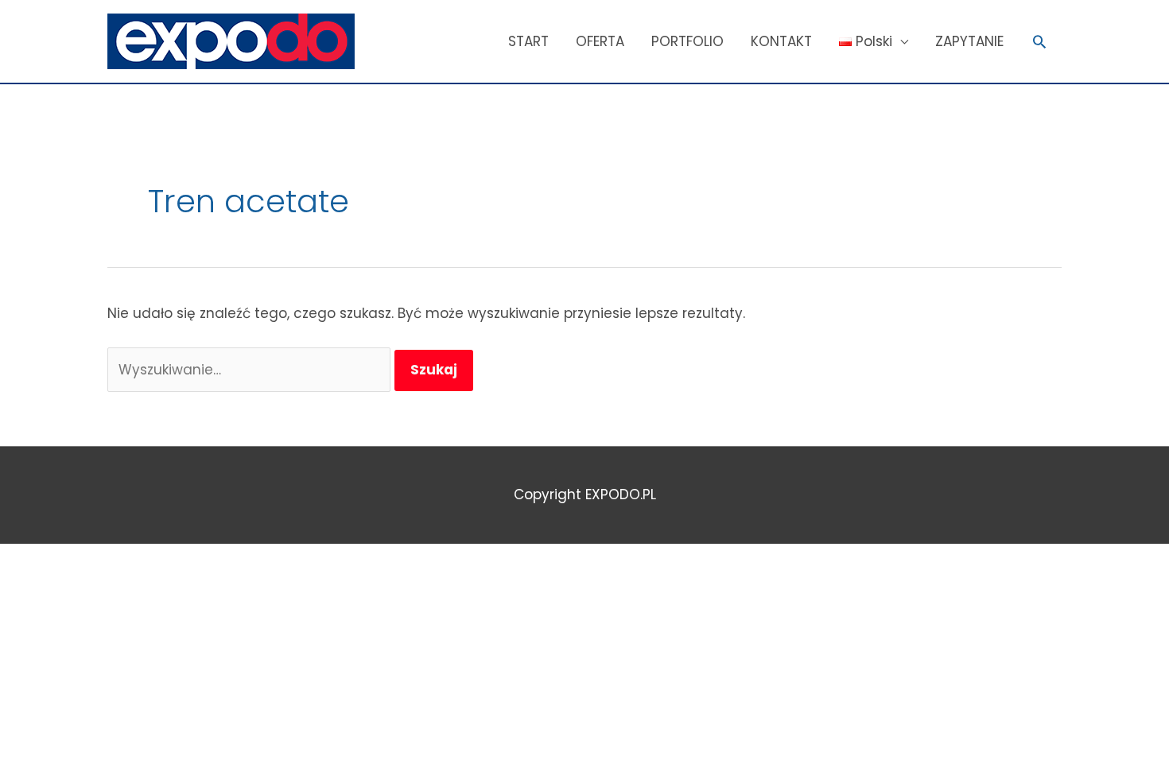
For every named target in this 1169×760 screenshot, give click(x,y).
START (528, 41)
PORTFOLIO (687, 41)
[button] (1039, 41)
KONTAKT (781, 41)
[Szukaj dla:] (250, 369)
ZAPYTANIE (969, 41)
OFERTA (600, 41)
